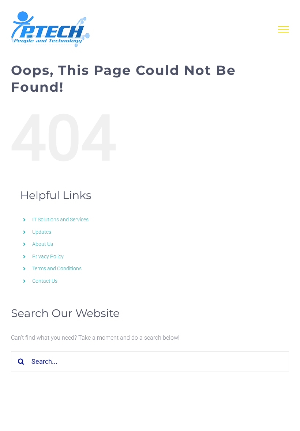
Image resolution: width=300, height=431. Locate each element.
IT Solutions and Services (60, 219)
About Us (42, 244)
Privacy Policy (48, 256)
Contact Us (44, 281)
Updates (41, 232)
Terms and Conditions (57, 268)
